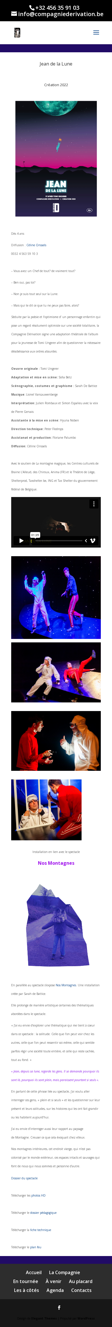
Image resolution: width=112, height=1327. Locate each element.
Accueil (34, 1272)
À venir (53, 1281)
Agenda (55, 1290)
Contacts (81, 1290)
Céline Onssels (36, 245)
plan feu (35, 1247)
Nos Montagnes (66, 985)
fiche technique (40, 1230)
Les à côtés (26, 1290)
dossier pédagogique (43, 1213)
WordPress (86, 1318)
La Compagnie (64, 1272)
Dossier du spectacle (24, 1178)
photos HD (38, 1195)
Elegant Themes (44, 1318)
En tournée (25, 1281)
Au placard (80, 1281)
